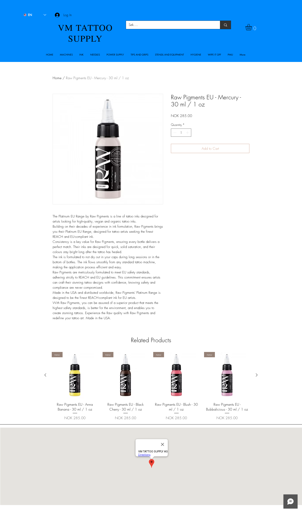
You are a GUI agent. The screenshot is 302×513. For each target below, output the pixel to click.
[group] (151, 386)
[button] (66, 54)
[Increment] (188, 132)
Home (57, 77)
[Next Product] (256, 375)
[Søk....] (225, 25)
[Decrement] (174, 132)
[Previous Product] (45, 375)
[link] (252, 27)
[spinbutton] (181, 132)
